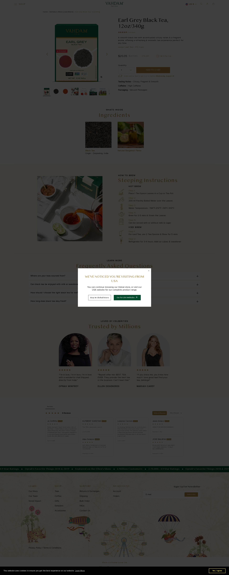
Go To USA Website (126, 297)
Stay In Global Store (99, 298)
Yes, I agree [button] (217, 571)
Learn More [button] (80, 571)
